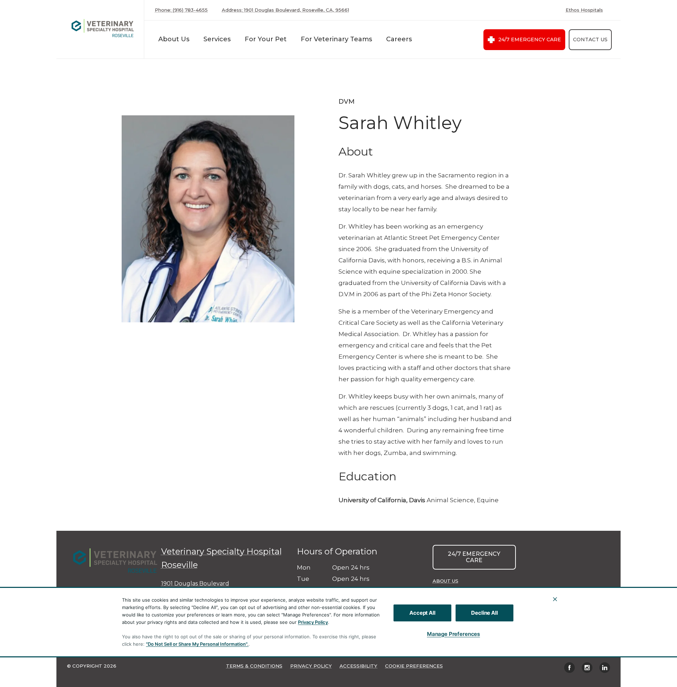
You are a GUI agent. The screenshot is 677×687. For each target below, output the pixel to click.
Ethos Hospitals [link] (584, 10)
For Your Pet (266, 39)
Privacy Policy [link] (311, 666)
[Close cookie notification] (555, 599)
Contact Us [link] (590, 39)
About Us (173, 39)
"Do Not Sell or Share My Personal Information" (196, 644)
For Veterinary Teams (336, 39)
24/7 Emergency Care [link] (529, 39)
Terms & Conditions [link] (254, 666)
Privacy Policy (313, 622)
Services (217, 39)
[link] (102, 27)
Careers (399, 39)
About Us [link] (445, 581)
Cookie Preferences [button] (414, 666)
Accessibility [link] (358, 666)
